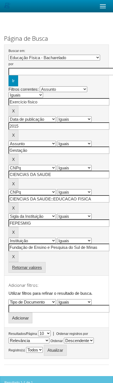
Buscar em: (17, 51)
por (11, 64)
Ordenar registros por (72, 334)
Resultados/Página (23, 334)
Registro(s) (17, 350)
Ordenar (56, 341)
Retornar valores (27, 267)
